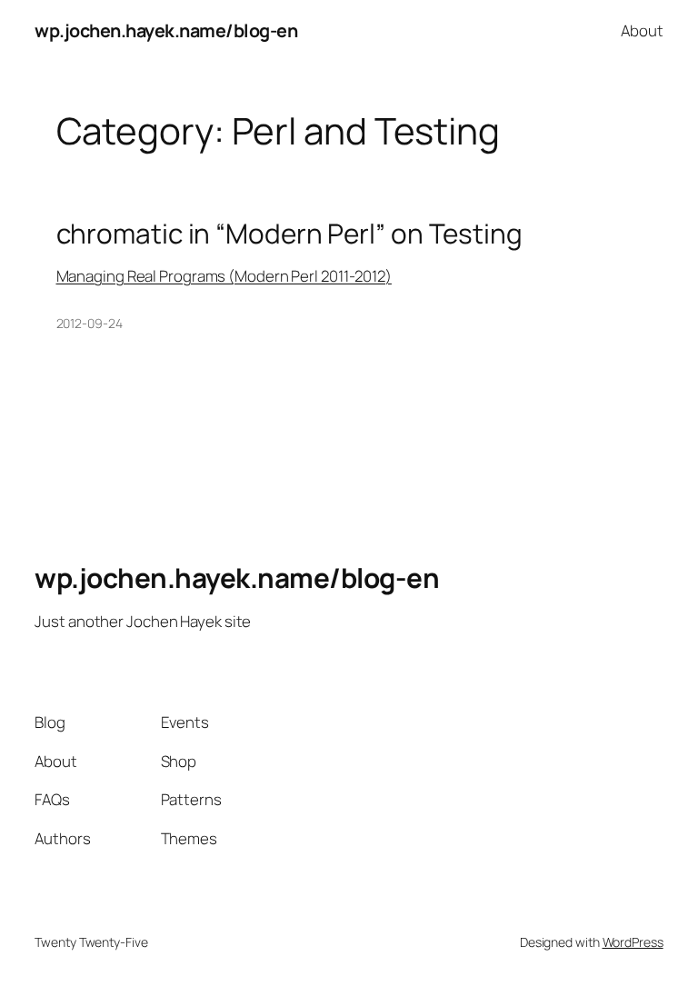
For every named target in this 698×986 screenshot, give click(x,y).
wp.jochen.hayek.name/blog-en (166, 30)
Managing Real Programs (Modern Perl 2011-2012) (224, 275)
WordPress (633, 942)
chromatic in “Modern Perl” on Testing (289, 233)
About (642, 30)
